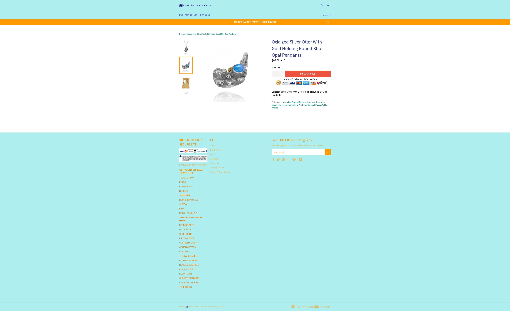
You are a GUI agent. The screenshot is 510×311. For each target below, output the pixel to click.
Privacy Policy (217, 167)
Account (327, 15)
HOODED (183, 191)
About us (214, 163)
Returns (214, 158)
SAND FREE (184, 195)
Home (181, 34)
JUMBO (183, 204)
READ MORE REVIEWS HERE (193, 165)
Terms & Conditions (220, 172)
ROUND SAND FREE (188, 200)
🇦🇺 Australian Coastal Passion (195, 5)
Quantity (276, 68)
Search (213, 145)
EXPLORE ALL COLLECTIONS (194, 15)
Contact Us (215, 150)
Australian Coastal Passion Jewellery (298, 102)
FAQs (212, 154)
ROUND (183, 182)
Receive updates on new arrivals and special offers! (297, 145)
